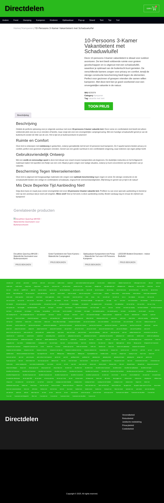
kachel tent (134, 350)
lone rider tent (101, 343)
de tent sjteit (38, 378)
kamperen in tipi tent (42, 350)
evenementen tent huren (141, 360)
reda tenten (9, 325)
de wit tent (124, 375)
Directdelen (24, 8)
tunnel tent (150, 286)
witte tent (42, 283)
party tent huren (82, 332)
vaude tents (9, 286)
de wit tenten (115, 375)
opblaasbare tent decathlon (106, 336)
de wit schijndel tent (135, 375)
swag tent (144, 314)
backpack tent (107, 389)
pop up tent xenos (79, 328)
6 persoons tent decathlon (138, 392)
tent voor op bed (10, 300)
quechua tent (123, 325)
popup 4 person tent (42, 328)
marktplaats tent (42, 343)
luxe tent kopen (53, 343)
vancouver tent (55, 286)
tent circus (151, 311)
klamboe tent (102, 346)
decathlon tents (89, 367)
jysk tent (143, 350)
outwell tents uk (10, 336)
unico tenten (88, 286)
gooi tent (66, 357)
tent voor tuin (150, 297)
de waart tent (146, 375)
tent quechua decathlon (35, 304)
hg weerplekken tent (92, 353)
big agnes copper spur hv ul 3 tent (142, 385)
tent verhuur (40, 300)
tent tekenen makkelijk (86, 300)
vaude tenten (18, 286)
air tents (44, 392)
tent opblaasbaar (119, 304)
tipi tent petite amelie (78, 290)
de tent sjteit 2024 (27, 378)
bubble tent (24, 385)
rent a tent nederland (103, 321)
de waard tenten (156, 375)
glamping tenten (107, 357)
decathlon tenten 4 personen (103, 367)
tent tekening (74, 300)
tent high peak (18, 311)
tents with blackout (42, 293)
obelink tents (130, 336)
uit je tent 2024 (140, 286)
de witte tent (105, 375)
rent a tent (138, 321)
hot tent (52, 353)
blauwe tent (79, 385)
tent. (98, 297)
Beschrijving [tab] (23, 115)
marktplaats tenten (30, 343)
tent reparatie (9, 304)
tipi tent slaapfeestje (65, 290)
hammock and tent (11, 357)
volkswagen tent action (140, 283)
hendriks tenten (104, 353)
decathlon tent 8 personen (12, 371)
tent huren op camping (129, 307)
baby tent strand (119, 389)
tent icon (110, 307)
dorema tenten (102, 364)
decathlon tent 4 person (60, 371)
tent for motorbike (67, 311)
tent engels (87, 311)
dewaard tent (141, 364)
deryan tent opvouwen (152, 364)
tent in (103, 307)
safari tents (123, 318)
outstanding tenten (50, 336)
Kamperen (40, 20)
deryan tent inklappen (11, 367)
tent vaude (48, 300)
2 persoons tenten (64, 396)
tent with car (116, 297)
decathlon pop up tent (152, 371)
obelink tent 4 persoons (27, 339)
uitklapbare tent (121, 286)
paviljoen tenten (51, 332)
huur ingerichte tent (42, 353)
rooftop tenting (154, 318)
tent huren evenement (156, 307)
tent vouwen (141, 297)
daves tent (99, 378)
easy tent (73, 364)
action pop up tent (108, 392)
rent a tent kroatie (116, 321)
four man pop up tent (43, 360)
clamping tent (147, 378)
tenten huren (39, 297)
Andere (5, 20)
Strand (92, 20)
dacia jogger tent (117, 378)
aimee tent (58, 392)
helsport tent (123, 353)
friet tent (21, 360)
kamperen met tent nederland (13, 350)
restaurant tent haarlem (74, 321)
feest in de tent (95, 360)
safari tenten (132, 318)
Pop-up (81, 20)
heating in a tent (133, 353)
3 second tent (151, 392)
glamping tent (130, 357)
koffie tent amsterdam (82, 346)
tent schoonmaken (132, 300)
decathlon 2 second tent (77, 375)
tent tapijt (108, 300)
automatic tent (129, 389)
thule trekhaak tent (18, 293)
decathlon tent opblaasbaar (131, 367)
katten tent (111, 346)
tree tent (8, 290)
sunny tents (9, 318)
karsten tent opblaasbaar (123, 346)
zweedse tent (9, 283)
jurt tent (150, 350)
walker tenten (61, 283)
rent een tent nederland (89, 321)
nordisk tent (73, 339)
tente (87, 297)
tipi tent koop (110, 290)
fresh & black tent (30, 360)
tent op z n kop (151, 304)
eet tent (66, 364)
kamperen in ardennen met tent (73, 350)
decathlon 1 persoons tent (92, 375)
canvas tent (50, 382)
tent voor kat (21, 300)
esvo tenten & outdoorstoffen (37, 364)
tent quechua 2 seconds (50, 304)
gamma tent (149, 357)
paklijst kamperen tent (135, 332)
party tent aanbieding (94, 332)
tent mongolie (21, 307)
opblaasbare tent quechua (74, 336)
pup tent (155, 325)
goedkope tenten (75, 357)
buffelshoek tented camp (12, 385)
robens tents (28, 321)
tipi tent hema (154, 290)
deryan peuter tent (46, 367)
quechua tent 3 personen (95, 325)
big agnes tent (127, 385)
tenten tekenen (136, 293)
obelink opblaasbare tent (51, 339)
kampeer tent (114, 350)
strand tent (44, 318)
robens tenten (37, 321)
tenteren (107, 293)
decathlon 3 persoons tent (61, 375)
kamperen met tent (29, 350)
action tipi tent (74, 392)
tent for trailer (56, 311)
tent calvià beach (41, 314)
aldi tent (26, 392)
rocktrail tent (19, 321)
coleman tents (128, 378)
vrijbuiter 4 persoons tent (124, 283)
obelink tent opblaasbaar (153, 336)
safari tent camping (143, 318)
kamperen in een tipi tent (56, 350)
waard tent (70, 283)
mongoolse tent (10, 343)
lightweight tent (120, 343)
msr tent (123, 339)
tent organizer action (96, 304)
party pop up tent (115, 332)
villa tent (151, 283)
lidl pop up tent (137, 343)
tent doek (123, 311)
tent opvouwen (108, 304)
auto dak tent (9, 392)
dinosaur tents (112, 364)
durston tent (93, 364)
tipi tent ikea (145, 290)
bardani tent (98, 389)
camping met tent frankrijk (104, 382)
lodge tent (110, 343)
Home (17, 28)
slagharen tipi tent (67, 318)
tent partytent (85, 304)
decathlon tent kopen (146, 367)
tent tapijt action (99, 300)
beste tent (26, 389)
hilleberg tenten (71, 353)
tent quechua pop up (21, 304)
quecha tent (147, 325)
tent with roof (106, 297)
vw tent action (101, 283)
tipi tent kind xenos (121, 290)
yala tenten (26, 283)
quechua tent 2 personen (111, 325)
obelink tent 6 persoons (12, 339)
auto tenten (139, 389)
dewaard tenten (131, 364)
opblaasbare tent (120, 336)
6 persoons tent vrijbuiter (122, 392)
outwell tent (40, 336)
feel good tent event (119, 360)
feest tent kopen (73, 360)
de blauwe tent (89, 378)
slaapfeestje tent (79, 318)
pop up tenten (68, 328)
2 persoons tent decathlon (79, 396)
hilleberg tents (60, 353)
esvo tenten (50, 364)
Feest (15, 20)
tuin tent (158, 286)
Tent (101, 20)
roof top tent (9, 321)
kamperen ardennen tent (90, 350)
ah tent (66, 392)
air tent (51, 392)
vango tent (46, 286)
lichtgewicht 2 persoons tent (31, 346)
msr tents (116, 339)
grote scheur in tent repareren (44, 357)
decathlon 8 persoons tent (29, 375)
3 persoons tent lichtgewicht (22, 396)
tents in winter (61, 293)
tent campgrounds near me (27, 314)
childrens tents (157, 378)
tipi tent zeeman (42, 290)
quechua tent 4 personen (66, 325)
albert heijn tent (35, 392)
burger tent (138, 382)
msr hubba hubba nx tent (135, 339)
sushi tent (152, 314)
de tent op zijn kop (49, 378)
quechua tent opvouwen (34, 325)
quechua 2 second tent (135, 325)
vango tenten (37, 286)
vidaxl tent (158, 283)
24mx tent (34, 396)
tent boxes (51, 314)
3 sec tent (8, 396)
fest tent (63, 360)
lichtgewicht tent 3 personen (151, 343)
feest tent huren (84, 360)
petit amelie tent (40, 332)
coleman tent (138, 378)
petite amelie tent (28, 332)
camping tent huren (89, 382)
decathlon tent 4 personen (45, 371)
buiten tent (147, 382)
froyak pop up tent (10, 360)
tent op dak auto (10, 307)
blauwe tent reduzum (68, 385)
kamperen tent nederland (138, 346)
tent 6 (82, 314)
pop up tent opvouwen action (106, 328)
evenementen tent (155, 360)
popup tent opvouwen (20, 328)
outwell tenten (30, 336)
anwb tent (18, 392)
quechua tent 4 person (80, 325)
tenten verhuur (115, 293)
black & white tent (116, 385)
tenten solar (9, 297)
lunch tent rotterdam (73, 343)
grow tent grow (30, 357)
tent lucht (42, 307)
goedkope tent (85, 357)
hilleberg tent (81, 353)
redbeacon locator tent (150, 321)
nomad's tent (82, 339)
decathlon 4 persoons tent (45, 375)
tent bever (74, 314)
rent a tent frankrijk (128, 321)
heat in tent (143, 353)
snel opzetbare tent (55, 318)
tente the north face (77, 297)
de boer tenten (79, 378)
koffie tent (93, 346)
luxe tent (63, 343)
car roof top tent (30, 382)
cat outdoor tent (19, 382)
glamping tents (96, 357)
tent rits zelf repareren (156, 300)
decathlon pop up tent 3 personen (135, 371)
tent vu (123, 297)
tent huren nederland (143, 307)
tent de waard (142, 311)
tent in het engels (94, 307)
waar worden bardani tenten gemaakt (85, 283)
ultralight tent (98, 286)
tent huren (8, 311)
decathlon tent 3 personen (76, 371)
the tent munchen (30, 293)
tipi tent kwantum (99, 290)
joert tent (157, 350)
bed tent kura (53, 389)
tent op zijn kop (130, 304)
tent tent (66, 300)
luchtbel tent (92, 343)
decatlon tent (68, 367)
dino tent (121, 364)
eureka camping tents (21, 364)
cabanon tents (129, 382)
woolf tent (34, 283)
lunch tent (83, 343)
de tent (70, 378)
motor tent (158, 339)
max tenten (20, 343)
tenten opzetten (19, 297)
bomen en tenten (56, 385)
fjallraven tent (55, 360)
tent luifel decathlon (32, 307)
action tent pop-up (85, 392)
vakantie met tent (96, 98)
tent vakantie (57, 300)
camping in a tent (118, 382)
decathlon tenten (117, 367)
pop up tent (147, 328)
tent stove (122, 300)
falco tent (130, 360)
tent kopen (50, 307)
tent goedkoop (46, 311)
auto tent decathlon (150, 389)
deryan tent (23, 367)
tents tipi (52, 293)
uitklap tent (131, 286)
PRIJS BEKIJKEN (23, 265)
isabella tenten (10, 353)
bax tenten (69, 389)
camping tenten (78, 382)
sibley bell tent (89, 318)
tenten (58, 297)
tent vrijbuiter (132, 297)
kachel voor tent (125, 350)
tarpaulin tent (118, 314)
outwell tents (20, 336)
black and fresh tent (104, 385)
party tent (105, 332)
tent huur (118, 307)
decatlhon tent (78, 367)
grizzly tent (57, 357)
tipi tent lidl (89, 290)
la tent (42, 346)
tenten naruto (29, 297)
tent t (115, 300)
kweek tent (49, 346)
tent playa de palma (64, 304)
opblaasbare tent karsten (90, 336)
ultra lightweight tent (109, 286)
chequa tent (9, 382)
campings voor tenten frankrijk (63, 382)
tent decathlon (132, 311)
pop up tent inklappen (122, 328)
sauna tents (114, 318)
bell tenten (34, 389)
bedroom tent (43, 389)
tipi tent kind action (134, 290)
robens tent (47, 321)
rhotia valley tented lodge (59, 321)
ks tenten (58, 346)
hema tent (113, 353)
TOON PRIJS (98, 106)
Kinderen (54, 20)
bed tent (62, 389)
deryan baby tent (58, 367)
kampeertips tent (104, 350)
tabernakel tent (135, 314)
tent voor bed (30, 300)
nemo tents (99, 339)
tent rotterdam (144, 300)
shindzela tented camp (102, 318)
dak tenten (107, 378)
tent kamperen (68, 307)
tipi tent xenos (53, 290)
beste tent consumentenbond (13, 389)
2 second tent (53, 396)
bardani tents (79, 389)
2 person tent (92, 396)
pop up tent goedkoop (135, 328)
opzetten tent (61, 336)
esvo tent (58, 364)
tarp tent (127, 314)
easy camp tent (83, 364)
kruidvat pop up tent (68, 346)
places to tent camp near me (13, 332)
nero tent (91, 339)
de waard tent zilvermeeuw (13, 378)
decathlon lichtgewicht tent (13, 375)
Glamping (27, 20)
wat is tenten (51, 283)
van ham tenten (66, 286)
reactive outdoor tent (20, 325)
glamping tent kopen (119, 357)
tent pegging (75, 304)
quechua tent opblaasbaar (50, 325)
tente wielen (67, 297)
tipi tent (8, 293)
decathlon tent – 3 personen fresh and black (113, 371)
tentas (92, 297)
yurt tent (18, 283)
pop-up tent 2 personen (56, 328)
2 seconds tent (43, 396)
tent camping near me (11, 314)
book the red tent (44, 385)
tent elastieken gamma (98, 311)
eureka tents (9, 364)
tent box (59, 314)
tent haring (37, 311)
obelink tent (39, 339)
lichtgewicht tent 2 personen (13, 346)
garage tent (140, 357)
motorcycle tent (148, 339)
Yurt (117, 20)
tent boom (66, 314)
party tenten (61, 332)
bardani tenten (88, 389)
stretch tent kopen (19, 318)
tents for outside (72, 293)
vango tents (28, 286)
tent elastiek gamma (112, 311)
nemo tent (107, 339)
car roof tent (41, 382)
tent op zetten (140, 304)
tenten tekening (126, 293)
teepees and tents (107, 314)
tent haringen (28, 311)
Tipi (109, 20)
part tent (124, 332)
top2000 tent (25, 290)
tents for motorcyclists (84, 293)
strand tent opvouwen (33, 318)
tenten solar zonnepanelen (150, 293)
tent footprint (78, 311)
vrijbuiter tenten (111, 283)
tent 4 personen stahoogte (93, 314)
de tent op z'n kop (61, 378)
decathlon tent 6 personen (28, 371)
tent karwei (59, 307)
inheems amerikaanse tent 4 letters (25, 353)
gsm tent (21, 357)
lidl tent (129, 343)
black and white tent (90, 385)
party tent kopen (71, 332)
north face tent (63, 339)
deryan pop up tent (33, 367)
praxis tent (9, 328)
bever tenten (157, 385)
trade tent (16, 290)
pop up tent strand (91, 328)
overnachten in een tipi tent (150, 332)
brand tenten (33, 385)
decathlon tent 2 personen (92, 371)
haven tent (151, 353)
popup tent (31, 328)
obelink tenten (140, 336)
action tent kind (97, 392)
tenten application (49, 297)
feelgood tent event (106, 360)
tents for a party (98, 293)
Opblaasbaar (67, 20)
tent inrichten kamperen (81, 307)
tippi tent (33, 290)
